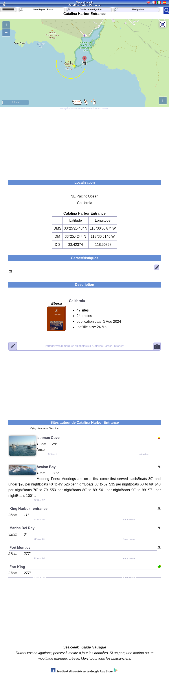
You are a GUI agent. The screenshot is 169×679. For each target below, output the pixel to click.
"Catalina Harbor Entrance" (84, 346)
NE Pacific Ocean (84, 196)
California (84, 203)
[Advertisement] (84, 142)
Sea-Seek (84, 2)
